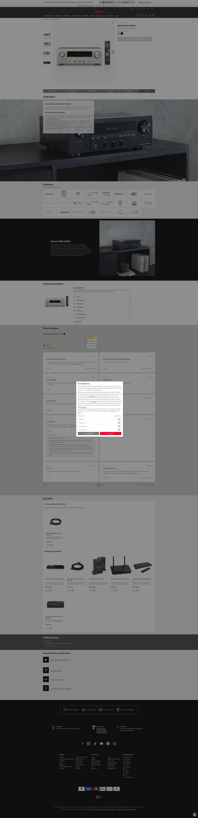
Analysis (80, 419)
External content (83, 429)
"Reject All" (92, 396)
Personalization (82, 426)
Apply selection (88, 433)
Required (81, 415)
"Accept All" (93, 401)
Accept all (111, 433)
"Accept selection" (82, 407)
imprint (79, 412)
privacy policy (112, 410)
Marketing (81, 422)
